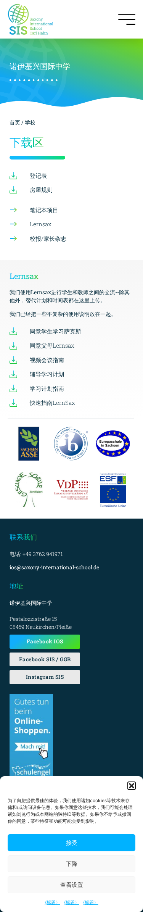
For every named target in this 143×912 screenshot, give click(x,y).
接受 (71, 842)
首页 (15, 122)
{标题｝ (52, 902)
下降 (71, 863)
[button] (131, 786)
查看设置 (71, 884)
